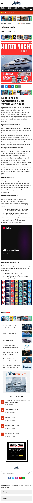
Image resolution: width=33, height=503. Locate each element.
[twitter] (6, 86)
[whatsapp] (23, 478)
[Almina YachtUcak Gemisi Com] (16, 3)
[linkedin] (9, 86)
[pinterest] (12, 86)
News (9, 23)
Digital (5, 312)
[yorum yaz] (19, 86)
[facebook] (2, 86)
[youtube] (20, 478)
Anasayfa (3, 23)
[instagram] (16, 478)
